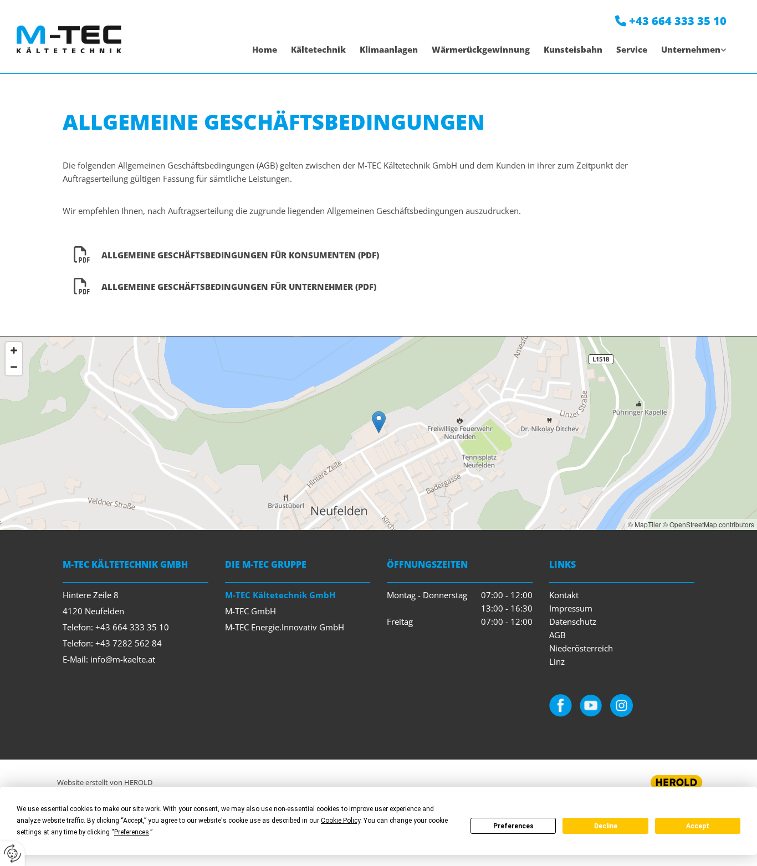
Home (264, 49)
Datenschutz (572, 621)
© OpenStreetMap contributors (708, 524)
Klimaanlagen (389, 49)
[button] (379, 422)
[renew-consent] (12, 853)
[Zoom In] (14, 350)
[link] (687, 49)
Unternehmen (690, 49)
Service (631, 49)
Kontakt (564, 594)
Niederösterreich (581, 648)
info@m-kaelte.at (122, 659)
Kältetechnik (318, 49)
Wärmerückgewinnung (481, 49)
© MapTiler (644, 524)
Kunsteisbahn (573, 49)
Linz (557, 661)
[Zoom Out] (14, 367)
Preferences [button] (131, 832)
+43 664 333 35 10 (678, 20)
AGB (557, 634)
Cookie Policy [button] (340, 820)
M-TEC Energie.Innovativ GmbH (284, 627)
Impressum (570, 608)
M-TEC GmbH (250, 611)
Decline (605, 826)
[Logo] (69, 39)
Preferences (513, 826)
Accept (697, 826)
